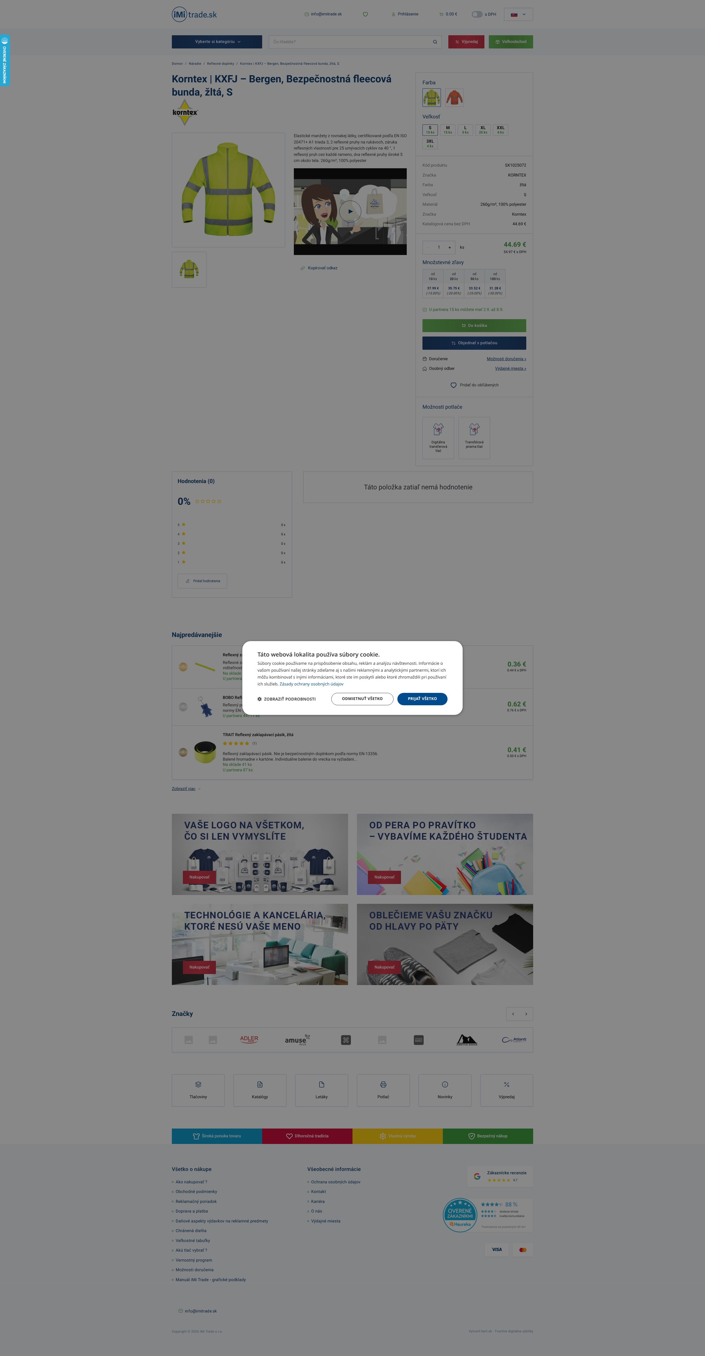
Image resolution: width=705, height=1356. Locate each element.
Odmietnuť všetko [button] (362, 698)
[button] (286, 699)
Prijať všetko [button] (422, 698)
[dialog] (352, 678)
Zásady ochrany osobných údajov (312, 684)
